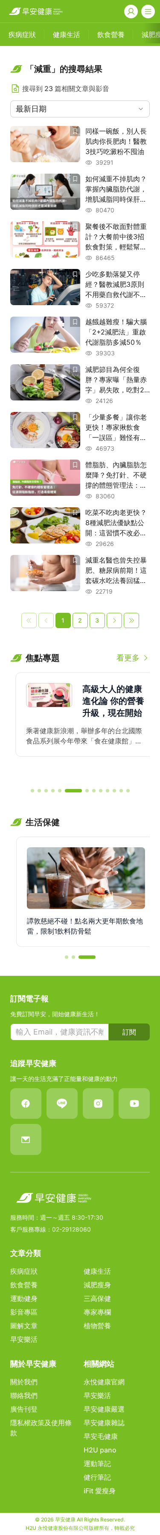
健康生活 (97, 1271)
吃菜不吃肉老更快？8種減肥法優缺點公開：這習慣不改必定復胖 (116, 523)
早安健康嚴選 (104, 1409)
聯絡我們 (24, 1395)
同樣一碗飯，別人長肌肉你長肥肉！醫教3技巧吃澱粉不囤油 (116, 141)
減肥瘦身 (97, 1285)
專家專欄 (97, 1312)
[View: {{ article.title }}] (45, 146)
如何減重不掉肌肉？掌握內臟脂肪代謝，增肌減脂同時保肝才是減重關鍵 (116, 189)
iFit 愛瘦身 (100, 1490)
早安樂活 (24, 1339)
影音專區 (24, 1312)
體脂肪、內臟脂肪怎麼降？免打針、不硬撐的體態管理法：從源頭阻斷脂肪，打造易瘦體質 (116, 475)
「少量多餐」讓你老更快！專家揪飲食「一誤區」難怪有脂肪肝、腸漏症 (116, 428)
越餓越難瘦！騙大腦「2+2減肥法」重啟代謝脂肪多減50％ (116, 331)
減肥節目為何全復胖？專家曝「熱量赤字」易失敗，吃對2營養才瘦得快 (116, 380)
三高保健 (97, 1298)
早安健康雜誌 (104, 1422)
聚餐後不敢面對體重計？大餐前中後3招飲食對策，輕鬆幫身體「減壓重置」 (116, 237)
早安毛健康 (101, 1436)
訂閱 (129, 1032)
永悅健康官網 (104, 1382)
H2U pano (100, 1450)
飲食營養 (24, 1285)
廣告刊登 (24, 1409)
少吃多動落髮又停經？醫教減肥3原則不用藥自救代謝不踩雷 (116, 285)
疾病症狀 (24, 1271)
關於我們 (24, 1382)
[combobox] (80, 108)
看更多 (128, 657)
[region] (80, 726)
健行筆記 (97, 1477)
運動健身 (24, 1298)
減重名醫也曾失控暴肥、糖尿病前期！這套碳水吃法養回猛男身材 (116, 571)
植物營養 (97, 1325)
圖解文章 (24, 1325)
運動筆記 (97, 1463)
